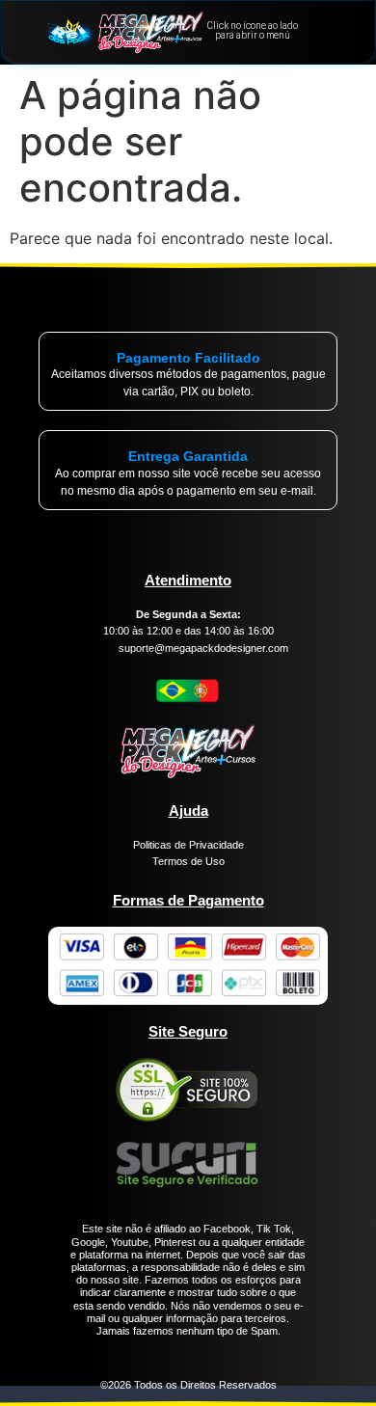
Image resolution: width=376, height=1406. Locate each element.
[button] (321, 32)
